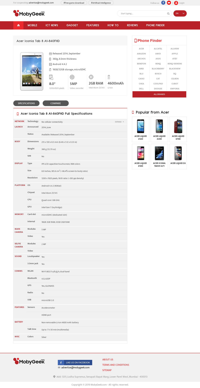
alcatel (158, 48)
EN (177, 13)
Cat (158, 78)
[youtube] (169, 3)
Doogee (158, 88)
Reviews (132, 25)
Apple (175, 53)
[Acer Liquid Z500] (140, 159)
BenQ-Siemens (175, 63)
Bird (141, 68)
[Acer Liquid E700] (178, 132)
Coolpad (158, 83)
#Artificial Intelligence (101, 3)
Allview (175, 48)
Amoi (158, 53)
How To (113, 25)
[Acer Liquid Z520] (140, 132)
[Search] (168, 13)
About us (107, 360)
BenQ (158, 63)
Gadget (72, 25)
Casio (141, 78)
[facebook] (75, 364)
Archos (141, 58)
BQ (174, 73)
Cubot (175, 83)
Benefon (141, 63)
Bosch (158, 73)
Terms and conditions (115, 365)
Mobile (32, 25)
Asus (158, 58)
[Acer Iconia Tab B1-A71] (159, 159)
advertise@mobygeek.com (41, 3)
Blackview (174, 68)
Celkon (175, 78)
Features (92, 25)
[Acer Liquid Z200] (159, 132)
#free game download (74, 3)
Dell (141, 88)
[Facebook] (163, 3)
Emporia (174, 88)
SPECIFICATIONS (26, 103)
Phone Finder (155, 25)
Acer (141, 48)
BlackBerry (158, 68)
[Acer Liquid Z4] (178, 159)
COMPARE (55, 103)
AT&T (174, 58)
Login (181, 2)
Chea (141, 83)
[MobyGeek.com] (29, 13)
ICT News (52, 25)
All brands (159, 94)
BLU (141, 73)
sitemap (106, 370)
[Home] (18, 25)
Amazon (141, 53)
